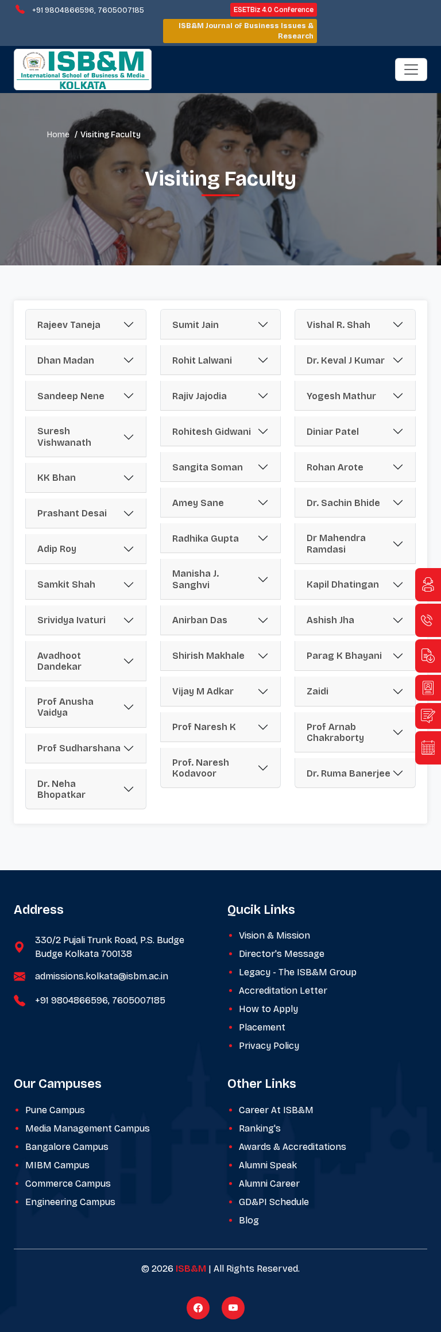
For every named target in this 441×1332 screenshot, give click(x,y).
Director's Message (281, 953)
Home (58, 135)
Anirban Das (199, 620)
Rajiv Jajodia (199, 396)
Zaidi (317, 691)
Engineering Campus (70, 1201)
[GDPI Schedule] (428, 748)
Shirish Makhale (208, 655)
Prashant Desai (72, 513)
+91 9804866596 (63, 10)
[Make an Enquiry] (428, 585)
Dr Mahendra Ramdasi (336, 543)
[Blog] (428, 716)
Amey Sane (198, 502)
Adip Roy (56, 548)
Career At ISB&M (276, 1110)
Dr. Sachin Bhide (343, 502)
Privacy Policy (269, 1045)
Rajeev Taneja (68, 324)
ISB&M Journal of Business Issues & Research (246, 31)
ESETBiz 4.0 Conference (274, 10)
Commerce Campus (68, 1183)
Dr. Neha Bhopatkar (61, 789)
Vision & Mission (274, 935)
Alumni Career (269, 1183)
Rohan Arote (335, 467)
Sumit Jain (195, 324)
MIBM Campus (57, 1165)
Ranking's (260, 1128)
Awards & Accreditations (292, 1146)
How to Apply (268, 1008)
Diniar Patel (333, 431)
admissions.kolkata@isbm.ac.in (101, 976)
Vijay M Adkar (203, 691)
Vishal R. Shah (338, 324)
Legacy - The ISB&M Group (298, 972)
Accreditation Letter (283, 990)
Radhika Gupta (205, 538)
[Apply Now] (428, 688)
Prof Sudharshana (79, 748)
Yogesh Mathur (341, 396)
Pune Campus (55, 1110)
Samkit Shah (66, 584)
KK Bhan (56, 477)
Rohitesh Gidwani (211, 431)
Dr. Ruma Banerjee (348, 773)
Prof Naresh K (204, 726)
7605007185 (121, 10)
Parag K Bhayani (344, 655)
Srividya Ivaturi (71, 620)
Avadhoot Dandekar (59, 661)
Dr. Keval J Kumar (346, 360)
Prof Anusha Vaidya (65, 707)
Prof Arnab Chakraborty (335, 732)
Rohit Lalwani (202, 360)
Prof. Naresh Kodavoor (200, 768)
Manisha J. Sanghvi (195, 579)
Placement (262, 1027)
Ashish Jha (330, 620)
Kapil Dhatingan (343, 584)
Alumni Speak (268, 1165)
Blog (249, 1220)
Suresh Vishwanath (64, 436)
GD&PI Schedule (274, 1201)
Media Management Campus (87, 1128)
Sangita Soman (207, 467)
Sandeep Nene (71, 396)
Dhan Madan (65, 360)
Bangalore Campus (67, 1146)
